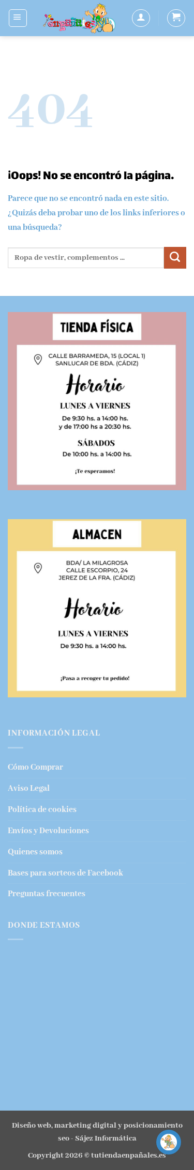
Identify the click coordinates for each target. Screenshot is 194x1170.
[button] (18, 18)
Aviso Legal (29, 788)
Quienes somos (35, 852)
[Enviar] (175, 258)
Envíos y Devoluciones (48, 830)
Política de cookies (42, 809)
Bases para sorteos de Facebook (65, 873)
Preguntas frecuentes (46, 893)
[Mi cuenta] (141, 18)
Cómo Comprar (35, 767)
